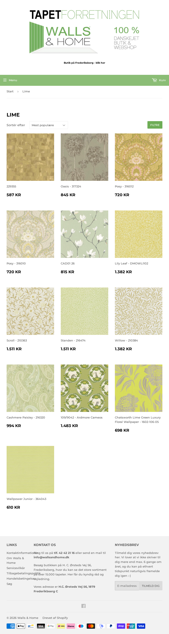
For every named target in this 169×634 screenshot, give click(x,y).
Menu (13, 80)
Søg (9, 584)
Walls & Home (27, 618)
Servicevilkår (16, 568)
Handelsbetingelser (21, 578)
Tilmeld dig (151, 585)
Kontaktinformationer (22, 553)
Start (10, 91)
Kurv (162, 80)
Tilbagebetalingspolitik (24, 573)
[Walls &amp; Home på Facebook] (83, 606)
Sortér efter (16, 125)
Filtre (155, 125)
